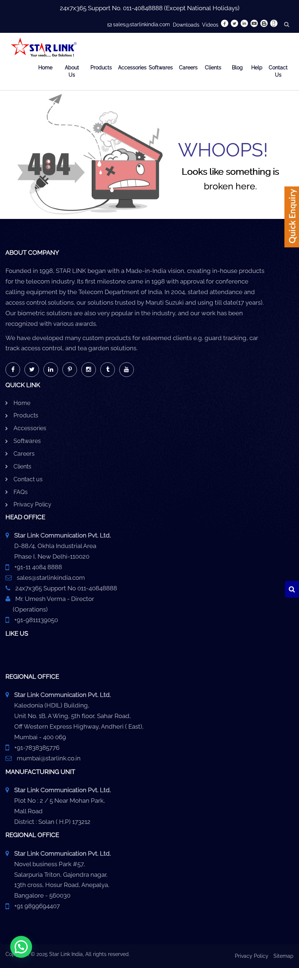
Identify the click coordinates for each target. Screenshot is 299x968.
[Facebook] (12, 369)
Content (291, 219)
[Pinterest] (69, 369)
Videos (210, 25)
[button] (21, 947)
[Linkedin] (50, 369)
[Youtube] (126, 369)
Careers (186, 67)
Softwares (159, 67)
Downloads (186, 25)
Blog (237, 67)
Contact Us (278, 71)
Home (45, 67)
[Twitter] (31, 369)
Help (255, 67)
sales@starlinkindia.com (141, 24)
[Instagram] (88, 369)
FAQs (20, 492)
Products (99, 67)
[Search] (292, 589)
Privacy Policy (32, 504)
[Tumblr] (107, 369)
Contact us (28, 479)
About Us (72, 71)
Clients (213, 67)
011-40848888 (143, 8)
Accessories (128, 67)
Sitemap (283, 956)
